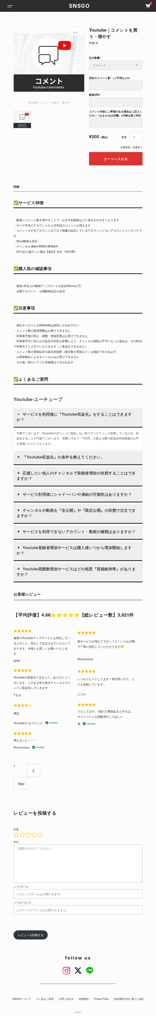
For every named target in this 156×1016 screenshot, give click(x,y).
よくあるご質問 (44, 999)
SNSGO (79, 6)
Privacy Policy (101, 999)
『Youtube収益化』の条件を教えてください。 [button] (63, 457)
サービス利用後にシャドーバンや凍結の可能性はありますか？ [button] (77, 494)
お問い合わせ (66, 999)
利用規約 (84, 999)
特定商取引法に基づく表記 (129, 999)
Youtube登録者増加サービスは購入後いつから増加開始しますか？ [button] (74, 550)
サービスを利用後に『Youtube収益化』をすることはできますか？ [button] (74, 416)
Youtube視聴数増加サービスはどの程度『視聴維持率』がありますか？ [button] (76, 571)
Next (21, 783)
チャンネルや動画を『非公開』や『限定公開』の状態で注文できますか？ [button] (76, 512)
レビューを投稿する (31, 935)
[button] (19, 62)
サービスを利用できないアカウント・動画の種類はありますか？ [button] (79, 531)
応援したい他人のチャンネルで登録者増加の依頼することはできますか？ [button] (76, 475)
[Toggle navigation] (9, 6)
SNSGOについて (21, 999)
